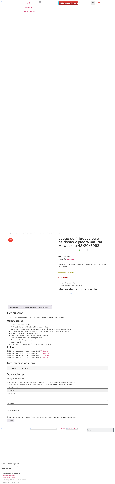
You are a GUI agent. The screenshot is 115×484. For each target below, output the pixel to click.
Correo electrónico (14, 410)
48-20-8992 (46, 355)
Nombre (10, 403)
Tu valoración (12, 393)
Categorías (28, 7)
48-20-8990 (46, 351)
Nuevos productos (28, 11)
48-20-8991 (47, 353)
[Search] (113, 430)
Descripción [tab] (14, 307)
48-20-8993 (47, 357)
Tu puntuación (12, 387)
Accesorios (14, 233)
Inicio (29, 3)
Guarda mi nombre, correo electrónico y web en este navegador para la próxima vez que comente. (42, 417)
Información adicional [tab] (28, 307)
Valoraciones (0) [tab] (44, 307)
